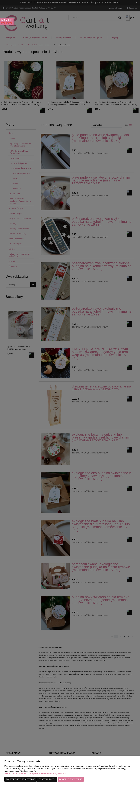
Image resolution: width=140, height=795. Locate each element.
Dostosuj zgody (47, 779)
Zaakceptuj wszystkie (70, 779)
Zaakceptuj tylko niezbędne (20, 779)
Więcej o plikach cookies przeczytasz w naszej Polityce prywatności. (35, 773)
